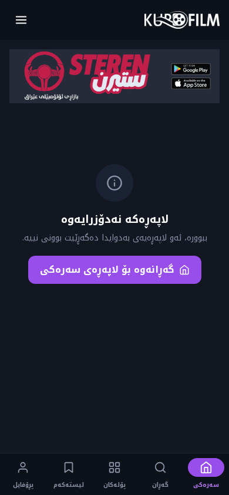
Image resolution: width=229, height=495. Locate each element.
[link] (182, 20)
